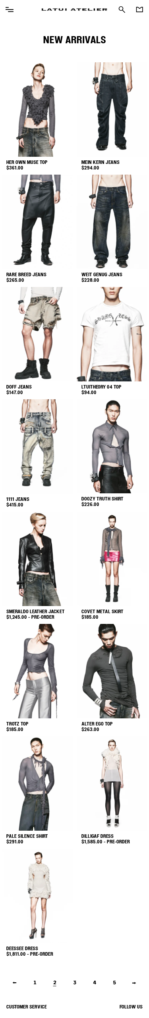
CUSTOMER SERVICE (26, 1007)
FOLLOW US (131, 1007)
